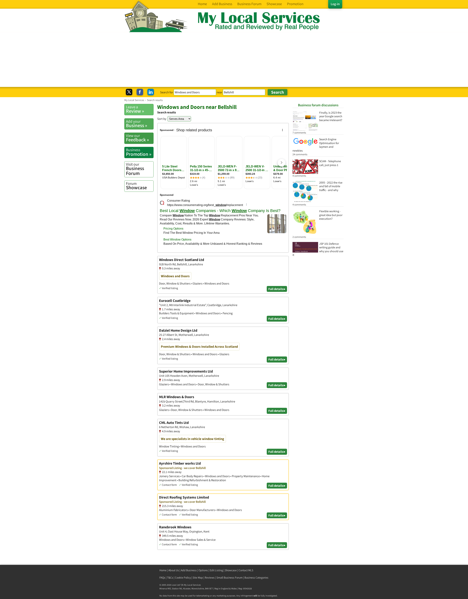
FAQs (162, 577)
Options (203, 570)
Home (163, 570)
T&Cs (170, 577)
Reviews (210, 577)
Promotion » (138, 152)
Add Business (189, 570)
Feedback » (137, 138)
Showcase (136, 186)
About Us (173, 570)
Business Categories (256, 577)
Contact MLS (246, 570)
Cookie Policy (183, 577)
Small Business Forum (229, 577)
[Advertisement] (234, 59)
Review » (135, 109)
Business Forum (135, 169)
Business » (136, 124)
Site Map (198, 577)
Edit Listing (216, 570)
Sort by (161, 119)
